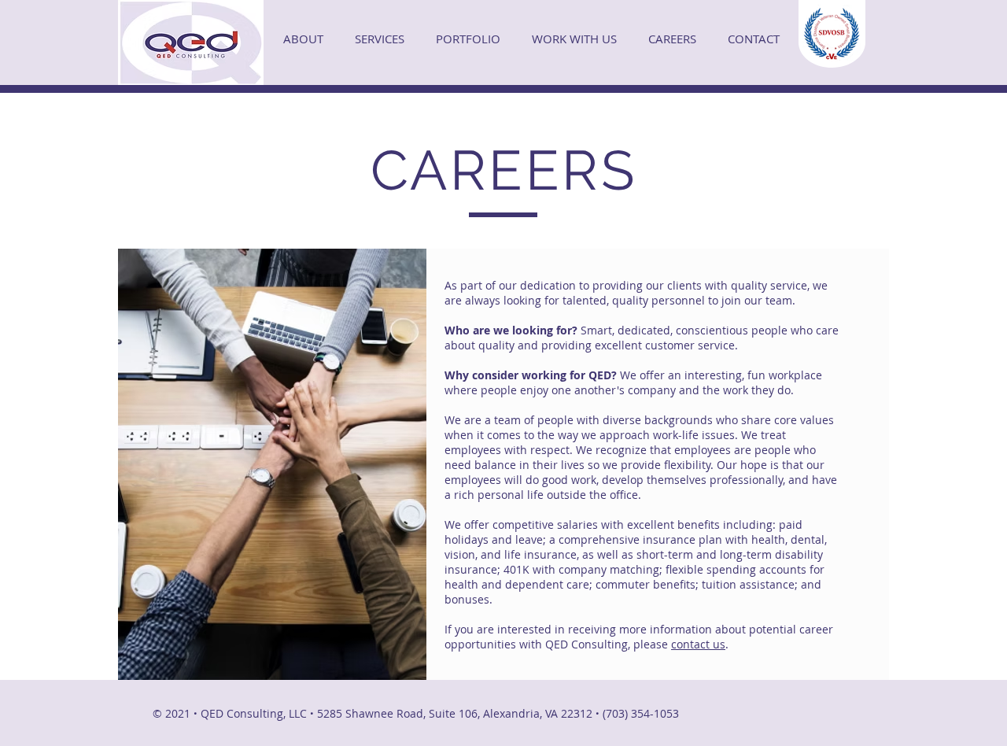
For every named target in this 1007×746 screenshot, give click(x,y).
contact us (698, 644)
